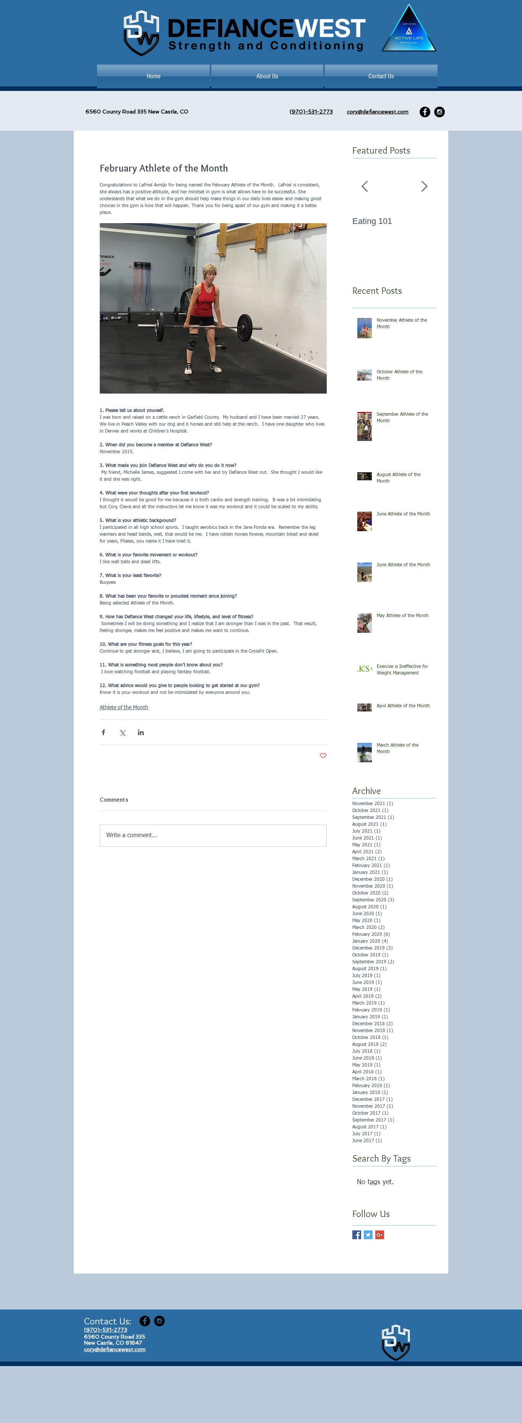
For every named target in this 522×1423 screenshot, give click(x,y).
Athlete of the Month (124, 707)
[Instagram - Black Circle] (439, 112)
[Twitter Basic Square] (368, 1234)
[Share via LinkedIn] (140, 732)
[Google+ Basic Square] (379, 1234)
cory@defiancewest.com (378, 112)
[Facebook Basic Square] (356, 1234)
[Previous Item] (364, 187)
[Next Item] (424, 187)
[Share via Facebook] (103, 732)
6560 (93, 112)
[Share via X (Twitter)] (122, 732)
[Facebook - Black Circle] (425, 112)
